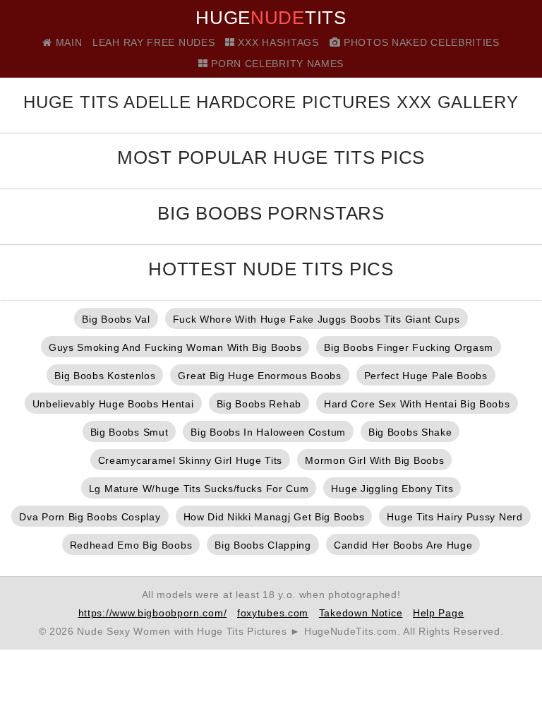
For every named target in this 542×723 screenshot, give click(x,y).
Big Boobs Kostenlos (104, 375)
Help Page (438, 613)
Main (67, 42)
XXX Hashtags (277, 42)
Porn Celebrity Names (276, 63)
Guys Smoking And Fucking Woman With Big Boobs (175, 347)
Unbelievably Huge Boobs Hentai (113, 404)
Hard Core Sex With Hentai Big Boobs (417, 404)
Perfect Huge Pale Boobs (426, 375)
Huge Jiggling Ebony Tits (392, 488)
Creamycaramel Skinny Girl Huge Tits (190, 460)
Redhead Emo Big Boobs (131, 545)
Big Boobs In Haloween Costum (268, 432)
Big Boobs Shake (410, 432)
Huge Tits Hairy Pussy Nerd (454, 516)
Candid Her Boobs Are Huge (403, 545)
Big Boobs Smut (129, 432)
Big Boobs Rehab (259, 404)
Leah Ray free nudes (153, 42)
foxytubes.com (272, 613)
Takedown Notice (361, 613)
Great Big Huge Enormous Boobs (259, 375)
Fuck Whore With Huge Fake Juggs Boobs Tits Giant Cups (316, 319)
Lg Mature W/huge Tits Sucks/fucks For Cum (199, 488)
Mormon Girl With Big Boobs (374, 460)
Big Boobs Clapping (263, 545)
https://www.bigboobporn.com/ (152, 613)
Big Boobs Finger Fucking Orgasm (408, 347)
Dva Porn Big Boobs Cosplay (89, 516)
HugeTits (270, 17)
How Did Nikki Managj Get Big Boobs (274, 516)
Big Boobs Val (116, 319)
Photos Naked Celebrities (420, 42)
